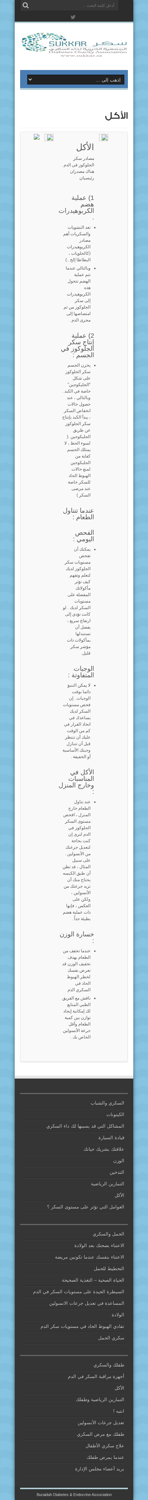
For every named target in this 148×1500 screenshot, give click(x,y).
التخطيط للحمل (109, 1268)
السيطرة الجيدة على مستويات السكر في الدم (78, 1291)
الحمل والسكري (108, 1234)
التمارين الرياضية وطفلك (100, 1399)
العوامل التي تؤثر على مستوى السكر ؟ (85, 1207)
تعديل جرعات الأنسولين (101, 1422)
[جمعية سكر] (74, 52)
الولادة (118, 1314)
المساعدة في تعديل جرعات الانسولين (86, 1303)
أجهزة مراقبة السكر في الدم (96, 1376)
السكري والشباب (107, 1103)
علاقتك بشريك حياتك (103, 1149)
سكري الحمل (111, 1338)
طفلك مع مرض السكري (100, 1434)
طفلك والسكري (108, 1365)
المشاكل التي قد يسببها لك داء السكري (85, 1126)
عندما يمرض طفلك (105, 1457)
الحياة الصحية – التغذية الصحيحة (93, 1280)
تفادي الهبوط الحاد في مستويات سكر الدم (82, 1326)
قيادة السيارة (111, 1137)
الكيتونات (115, 1114)
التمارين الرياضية (107, 1183)
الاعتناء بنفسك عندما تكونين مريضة (89, 1257)
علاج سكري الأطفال (104, 1445)
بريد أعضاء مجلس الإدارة (99, 1468)
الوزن (118, 1160)
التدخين (117, 1172)
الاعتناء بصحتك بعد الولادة (99, 1245)
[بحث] (25, 5)
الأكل (119, 1195)
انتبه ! (118, 1411)
